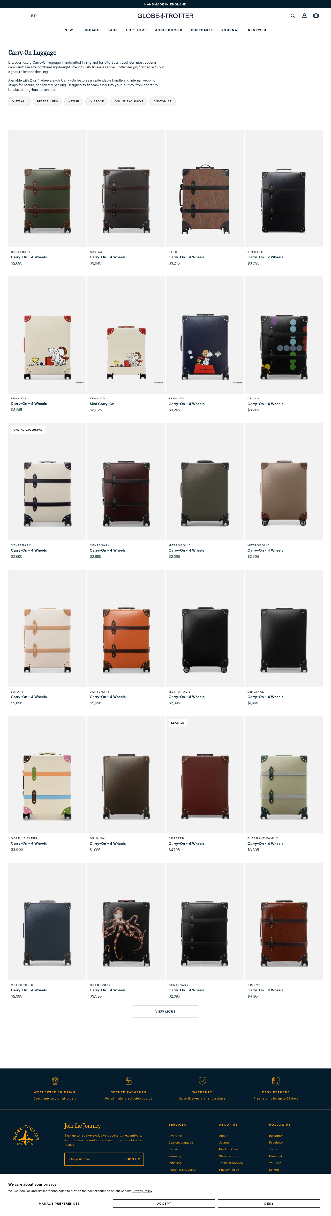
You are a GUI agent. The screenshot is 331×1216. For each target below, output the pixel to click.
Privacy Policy (142, 1190)
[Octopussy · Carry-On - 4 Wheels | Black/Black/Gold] (126, 933)
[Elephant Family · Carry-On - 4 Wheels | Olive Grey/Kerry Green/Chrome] (284, 786)
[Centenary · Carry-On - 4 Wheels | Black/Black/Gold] (205, 933)
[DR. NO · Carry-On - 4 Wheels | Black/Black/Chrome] (284, 346)
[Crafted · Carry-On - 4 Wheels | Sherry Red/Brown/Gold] (205, 786)
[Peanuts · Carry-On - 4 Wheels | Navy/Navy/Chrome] (205, 346)
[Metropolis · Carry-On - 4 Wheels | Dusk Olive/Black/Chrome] (205, 493)
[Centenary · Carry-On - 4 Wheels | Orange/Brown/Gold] (126, 639)
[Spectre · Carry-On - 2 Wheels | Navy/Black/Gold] (284, 200)
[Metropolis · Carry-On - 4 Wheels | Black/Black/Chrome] (205, 639)
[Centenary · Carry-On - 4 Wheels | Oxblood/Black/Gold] (126, 493)
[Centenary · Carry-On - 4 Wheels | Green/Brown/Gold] (47, 200)
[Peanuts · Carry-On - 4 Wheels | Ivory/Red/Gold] (47, 346)
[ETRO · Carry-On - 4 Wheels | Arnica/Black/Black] (205, 200)
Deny (269, 1203)
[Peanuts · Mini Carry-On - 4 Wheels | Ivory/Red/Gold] (126, 346)
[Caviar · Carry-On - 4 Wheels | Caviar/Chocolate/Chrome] (126, 200)
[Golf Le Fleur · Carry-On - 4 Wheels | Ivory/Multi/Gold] (47, 786)
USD (33, 16)
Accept (164, 1203)
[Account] (304, 15)
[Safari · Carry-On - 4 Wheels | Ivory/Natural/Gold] (47, 639)
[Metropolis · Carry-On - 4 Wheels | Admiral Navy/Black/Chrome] (47, 933)
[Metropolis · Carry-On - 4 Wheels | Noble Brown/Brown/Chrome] (284, 493)
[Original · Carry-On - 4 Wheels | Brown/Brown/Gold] (126, 786)
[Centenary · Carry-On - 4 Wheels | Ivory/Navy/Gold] (47, 493)
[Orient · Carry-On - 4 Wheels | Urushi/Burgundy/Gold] (284, 933)
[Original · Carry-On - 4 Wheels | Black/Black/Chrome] (284, 639)
